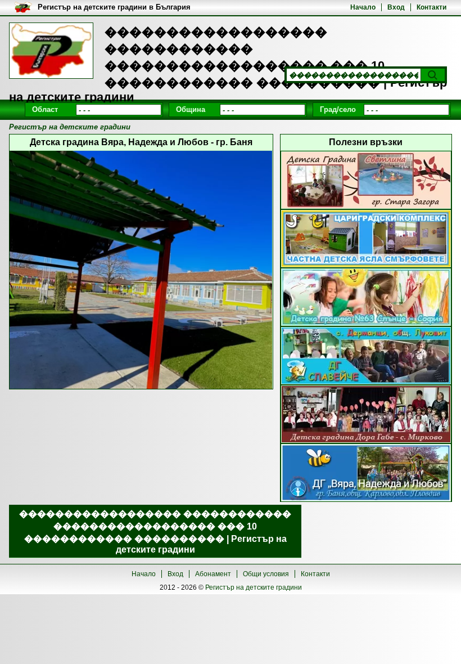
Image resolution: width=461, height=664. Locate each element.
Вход (396, 7)
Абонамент (213, 574)
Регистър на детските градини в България (114, 7)
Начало (363, 7)
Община (190, 109)
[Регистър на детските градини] (51, 51)
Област (45, 109)
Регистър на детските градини (253, 587)
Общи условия (266, 574)
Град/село (338, 109)
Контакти (431, 7)
